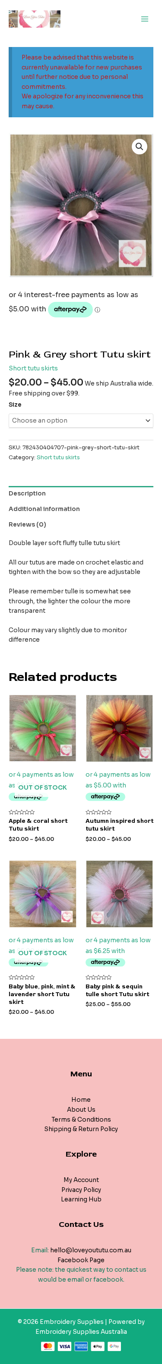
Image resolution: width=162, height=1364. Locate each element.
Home (81, 1100)
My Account (81, 1180)
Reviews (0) (27, 524)
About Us (81, 1109)
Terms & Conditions (81, 1119)
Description (27, 493)
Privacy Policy (81, 1190)
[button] (139, 146)
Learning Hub (81, 1199)
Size (15, 404)
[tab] (81, 494)
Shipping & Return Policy (81, 1129)
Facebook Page (81, 1260)
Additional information (44, 509)
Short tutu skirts (33, 368)
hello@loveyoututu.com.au (90, 1250)
